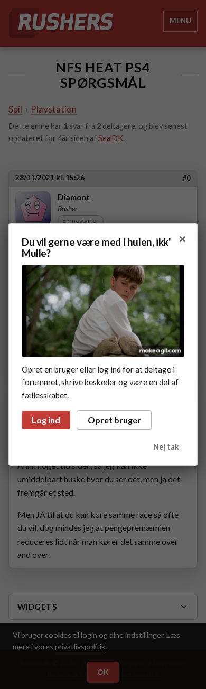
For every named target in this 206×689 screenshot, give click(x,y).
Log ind (46, 420)
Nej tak (166, 446)
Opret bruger (114, 420)
